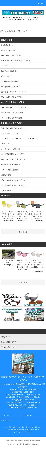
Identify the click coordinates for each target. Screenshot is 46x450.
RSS (26, 432)
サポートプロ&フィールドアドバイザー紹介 (18, 139)
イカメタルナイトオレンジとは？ (14, 180)
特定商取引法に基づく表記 (15, 429)
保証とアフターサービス (10, 165)
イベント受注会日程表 (9, 170)
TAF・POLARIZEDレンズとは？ (13, 128)
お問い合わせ (5, 420)
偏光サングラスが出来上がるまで (14, 159)
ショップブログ (18, 432)
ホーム (5, 427)
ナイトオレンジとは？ (9, 133)
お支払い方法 (6, 175)
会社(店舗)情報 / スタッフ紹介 (13, 154)
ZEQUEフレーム (7, 144)
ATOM (30, 432)
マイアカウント (6, 415)
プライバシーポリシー (31, 429)
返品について (38, 427)
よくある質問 (6, 190)
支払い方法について (14, 427)
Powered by (10, 444)
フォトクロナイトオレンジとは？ (14, 185)
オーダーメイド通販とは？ (11, 149)
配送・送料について (27, 427)
